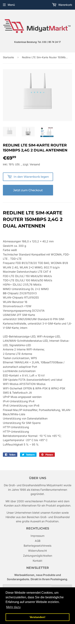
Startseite (8, 57)
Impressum (37, 535)
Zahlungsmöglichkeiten (37, 555)
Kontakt (37, 560)
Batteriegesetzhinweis (37, 545)
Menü (11, 4)
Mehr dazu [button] (13, 607)
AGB (37, 540)
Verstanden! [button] (37, 617)
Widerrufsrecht (37, 550)
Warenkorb (65, 4)
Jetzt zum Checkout (28, 190)
